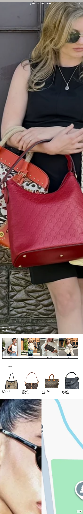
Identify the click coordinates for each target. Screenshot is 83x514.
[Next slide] (19, 380)
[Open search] (76, 3)
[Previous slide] (4, 380)
